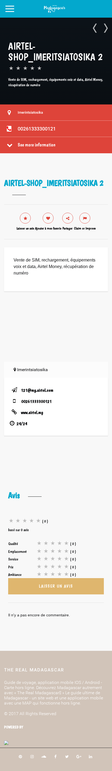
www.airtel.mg (32, 412)
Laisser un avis (56, 586)
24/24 (22, 423)
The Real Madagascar (34, 670)
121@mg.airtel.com (37, 390)
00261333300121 (37, 129)
